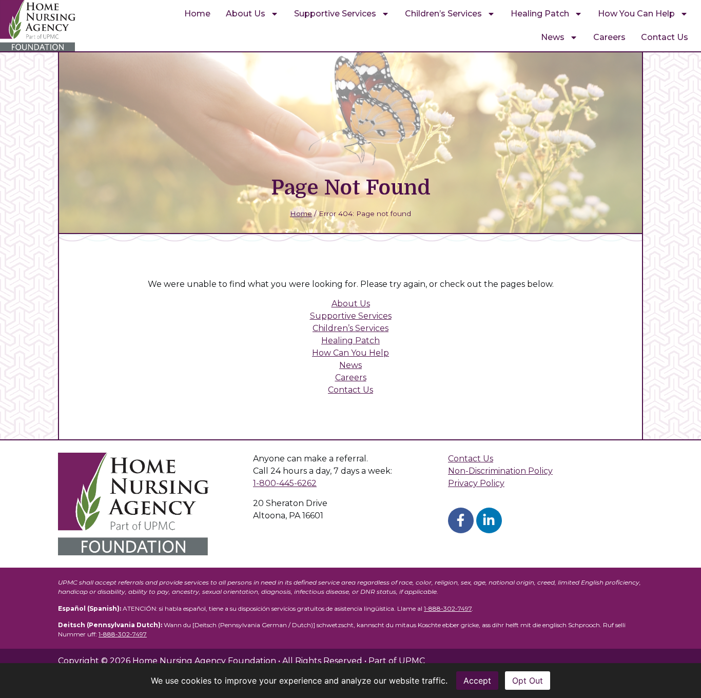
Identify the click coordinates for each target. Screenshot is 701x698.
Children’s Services (443, 13)
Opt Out (527, 680)
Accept (477, 680)
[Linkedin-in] (489, 520)
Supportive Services (335, 13)
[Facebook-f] (461, 520)
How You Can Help (636, 13)
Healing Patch (540, 13)
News (552, 37)
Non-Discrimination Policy (500, 471)
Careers (609, 37)
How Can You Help (350, 353)
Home (197, 13)
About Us (245, 13)
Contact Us (664, 37)
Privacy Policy (476, 483)
